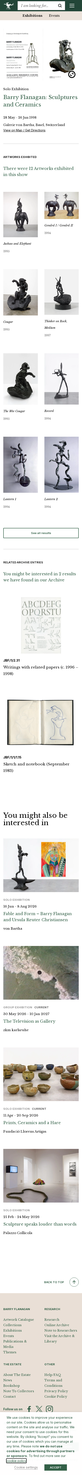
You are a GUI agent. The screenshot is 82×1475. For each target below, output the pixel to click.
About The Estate (17, 1375)
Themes (9, 1352)
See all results (41, 533)
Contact (9, 1397)
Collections (12, 1325)
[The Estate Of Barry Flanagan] (10, 5)
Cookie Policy (55, 1397)
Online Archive (56, 1325)
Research (51, 1320)
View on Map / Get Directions (24, 130)
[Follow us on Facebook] (29, 1409)
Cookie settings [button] (26, 1467)
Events (54, 16)
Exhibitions (32, 16)
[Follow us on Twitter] (39, 1409)
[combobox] (36, 5)
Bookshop (11, 1386)
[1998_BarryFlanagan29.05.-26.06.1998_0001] (41, 55)
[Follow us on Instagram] (49, 1409)
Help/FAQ (52, 1375)
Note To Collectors (18, 1391)
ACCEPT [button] (55, 1467)
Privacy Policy (56, 1391)
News (7, 1380)
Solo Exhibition (16, 89)
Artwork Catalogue (18, 1320)
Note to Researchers (60, 1330)
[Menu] (72, 5)
